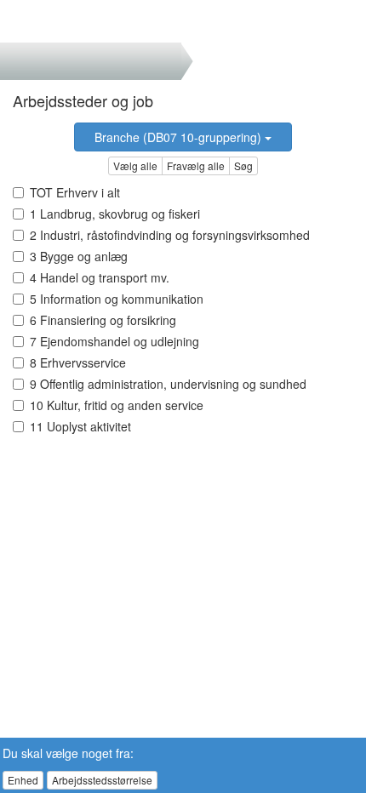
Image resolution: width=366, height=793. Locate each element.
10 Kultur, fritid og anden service (116, 405)
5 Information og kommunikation (116, 298)
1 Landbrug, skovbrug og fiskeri (115, 213)
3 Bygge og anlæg (79, 256)
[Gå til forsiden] (41, 21)
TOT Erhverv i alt (75, 192)
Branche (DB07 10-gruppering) (179, 136)
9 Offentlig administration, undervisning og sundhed (168, 383)
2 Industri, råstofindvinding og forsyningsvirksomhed (170, 234)
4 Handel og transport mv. (99, 277)
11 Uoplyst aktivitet (80, 426)
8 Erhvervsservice (78, 362)
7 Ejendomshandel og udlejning (114, 341)
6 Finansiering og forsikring (103, 319)
